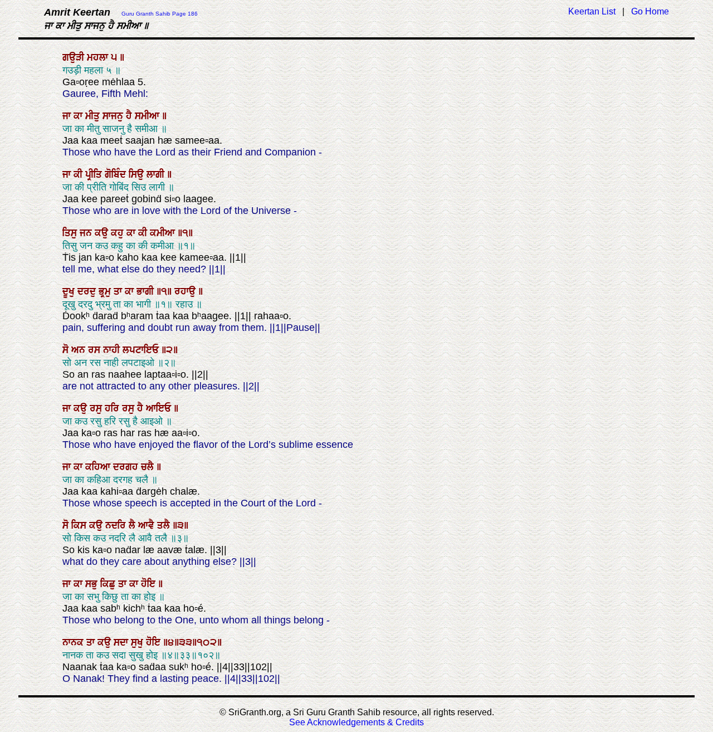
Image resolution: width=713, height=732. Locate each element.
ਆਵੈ (147, 525)
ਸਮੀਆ (148, 116)
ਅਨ (79, 350)
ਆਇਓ (160, 408)
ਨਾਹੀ (113, 350)
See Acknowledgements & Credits (356, 722)
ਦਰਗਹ (127, 467)
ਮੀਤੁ (93, 116)
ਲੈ (133, 525)
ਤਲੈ (165, 525)
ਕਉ (103, 233)
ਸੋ (66, 350)
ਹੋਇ (149, 584)
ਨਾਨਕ (74, 642)
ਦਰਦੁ (88, 291)
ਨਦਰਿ (117, 525)
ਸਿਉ (137, 174)
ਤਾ (119, 291)
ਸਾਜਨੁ (114, 116)
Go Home (650, 11)
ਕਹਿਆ (99, 467)
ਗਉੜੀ (74, 57)
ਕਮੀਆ (164, 233)
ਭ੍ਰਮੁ (106, 291)
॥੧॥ (165, 291)
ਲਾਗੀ (156, 174)
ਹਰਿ (113, 408)
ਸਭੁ (92, 584)
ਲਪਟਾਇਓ (142, 350)
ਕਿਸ (80, 525)
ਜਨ (87, 233)
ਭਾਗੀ (146, 291)
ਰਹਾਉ (186, 291)
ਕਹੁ (118, 233)
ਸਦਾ (122, 642)
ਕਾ (79, 116)
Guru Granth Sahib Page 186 (159, 14)
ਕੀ (79, 174)
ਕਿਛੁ (109, 584)
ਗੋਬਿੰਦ (117, 174)
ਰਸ (95, 350)
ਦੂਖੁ (69, 291)
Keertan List (592, 11)
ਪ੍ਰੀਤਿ (95, 174)
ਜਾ (68, 116)
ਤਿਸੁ (71, 233)
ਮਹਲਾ (99, 57)
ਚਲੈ (149, 467)
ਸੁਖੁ (138, 642)
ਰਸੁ (97, 408)
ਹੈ (130, 116)
